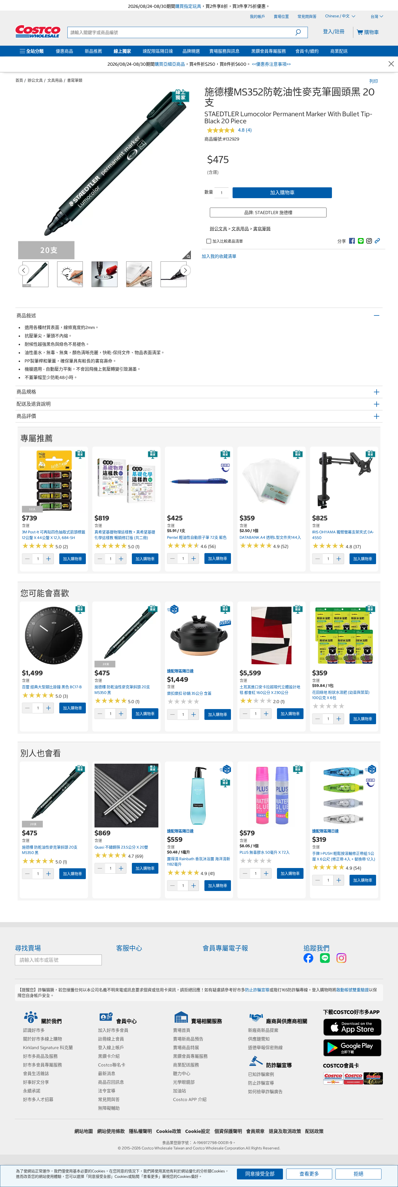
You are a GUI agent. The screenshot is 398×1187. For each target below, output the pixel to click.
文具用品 (55, 80)
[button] (301, 32)
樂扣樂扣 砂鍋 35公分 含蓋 (189, 693)
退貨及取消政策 (285, 1131)
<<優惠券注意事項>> (271, 64)
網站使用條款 (111, 1131)
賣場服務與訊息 (224, 51)
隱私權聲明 (140, 1131)
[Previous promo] (23, 270)
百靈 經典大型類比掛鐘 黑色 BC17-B (52, 686)
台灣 (374, 16)
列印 (373, 81)
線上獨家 (122, 51)
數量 (208, 192)
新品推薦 (93, 51)
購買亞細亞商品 (170, 64)
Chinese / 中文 (337, 16)
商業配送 (339, 51)
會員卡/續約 (307, 51)
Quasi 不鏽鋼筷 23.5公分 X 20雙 (121, 847)
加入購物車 (282, 192)
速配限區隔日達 (158, 51)
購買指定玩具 (188, 6)
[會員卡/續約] (320, 51)
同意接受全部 (260, 1174)
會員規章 (255, 1131)
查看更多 (309, 1174)
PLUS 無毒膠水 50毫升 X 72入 (265, 852)
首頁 (19, 80)
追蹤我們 (317, 948)
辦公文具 (35, 80)
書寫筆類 (74, 80)
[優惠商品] (74, 51)
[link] (352, 240)
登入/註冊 (333, 31)
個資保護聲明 (228, 1131)
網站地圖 (83, 1131)
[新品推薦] (103, 51)
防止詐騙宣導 (257, 989)
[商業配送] (349, 51)
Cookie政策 (168, 1131)
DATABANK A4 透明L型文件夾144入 (270, 537)
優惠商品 (64, 51)
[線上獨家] (132, 51)
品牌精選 (191, 51)
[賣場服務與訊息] (241, 51)
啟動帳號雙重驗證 (352, 989)
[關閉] (391, 64)
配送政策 (314, 1131)
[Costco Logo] (38, 31)
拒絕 (358, 1174)
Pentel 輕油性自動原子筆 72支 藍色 (197, 537)
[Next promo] (185, 270)
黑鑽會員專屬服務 (268, 51)
